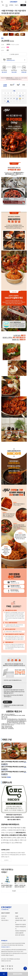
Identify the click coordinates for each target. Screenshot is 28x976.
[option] (5, 34)
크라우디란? (4, 916)
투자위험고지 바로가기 (5, 947)
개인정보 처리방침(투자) (20, 931)
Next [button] (27, 23)
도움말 (16, 916)
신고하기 (6, 860)
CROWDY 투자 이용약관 (20, 924)
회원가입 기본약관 (19, 918)
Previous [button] (1, 23)
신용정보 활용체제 (19, 933)
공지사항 (3, 918)
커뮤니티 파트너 (4, 920)
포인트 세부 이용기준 (19, 935)
